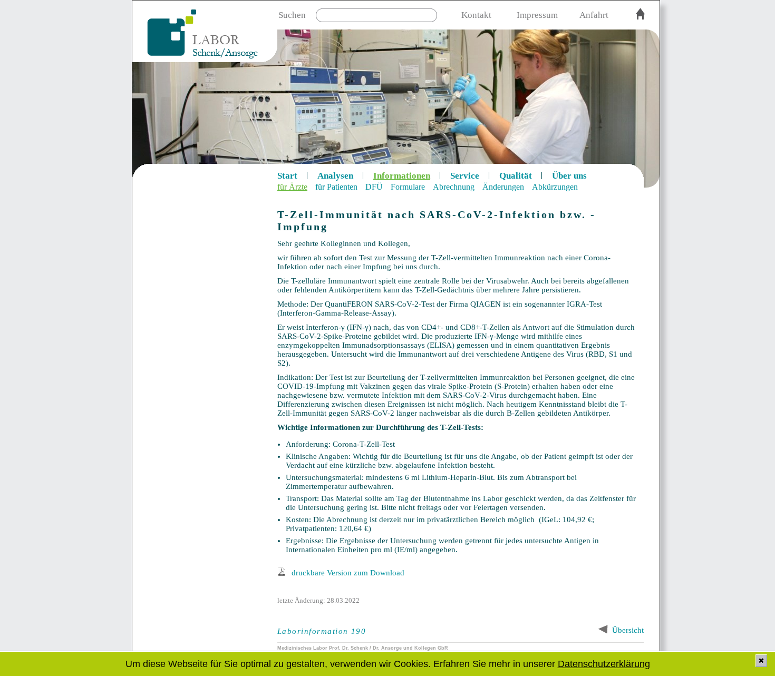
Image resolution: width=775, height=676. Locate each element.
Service (464, 176)
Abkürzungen (555, 186)
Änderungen (503, 186)
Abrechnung (453, 186)
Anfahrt (593, 15)
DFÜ (374, 186)
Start (287, 176)
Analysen (335, 176)
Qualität (515, 176)
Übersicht (628, 630)
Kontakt (476, 15)
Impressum (537, 15)
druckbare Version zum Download (348, 573)
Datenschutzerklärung (604, 664)
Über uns (569, 176)
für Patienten (336, 186)
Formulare (408, 186)
